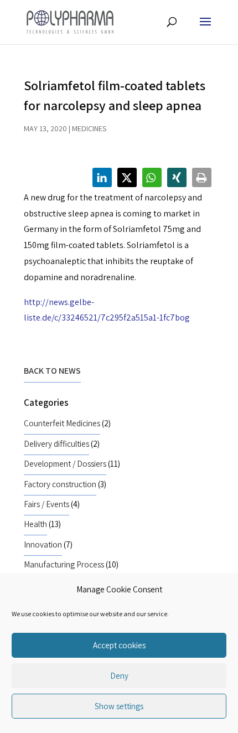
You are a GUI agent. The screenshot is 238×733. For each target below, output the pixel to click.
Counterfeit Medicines (62, 423)
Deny (119, 675)
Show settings (119, 706)
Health (35, 523)
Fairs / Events (46, 503)
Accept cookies (119, 645)
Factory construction (60, 483)
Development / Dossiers (65, 463)
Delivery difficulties (56, 443)
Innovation (43, 544)
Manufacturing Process (64, 564)
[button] (102, 177)
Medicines (89, 128)
